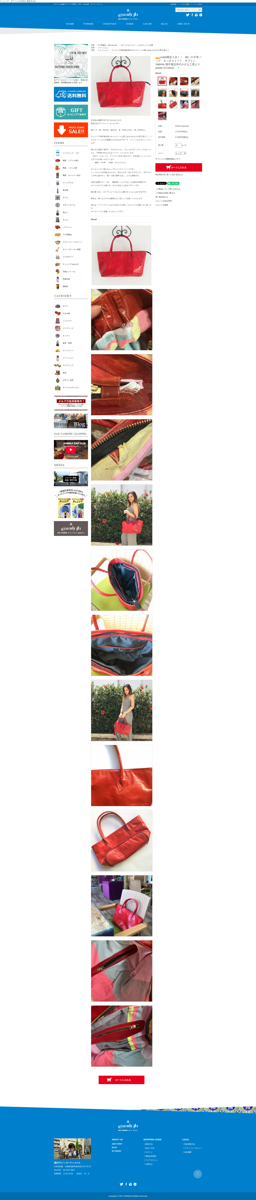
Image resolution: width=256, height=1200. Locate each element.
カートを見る (197, 4)
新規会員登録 (150, 1156)
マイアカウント (151, 1160)
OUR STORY (117, 1144)
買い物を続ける (161, 197)
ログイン (149, 1152)
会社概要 (187, 1152)
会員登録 (173, 4)
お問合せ (149, 1164)
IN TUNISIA (116, 1151)
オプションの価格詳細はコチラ (167, 159)
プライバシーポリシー (193, 1148)
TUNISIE (88, 24)
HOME (70, 24)
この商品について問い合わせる (167, 189)
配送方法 (149, 1144)
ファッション (103, 48)
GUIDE (129, 24)
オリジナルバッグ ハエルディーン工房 (137, 45)
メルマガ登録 (184, 4)
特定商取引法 (189, 1144)
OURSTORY (109, 24)
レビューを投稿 (161, 205)
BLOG (164, 24)
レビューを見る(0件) (163, 201)
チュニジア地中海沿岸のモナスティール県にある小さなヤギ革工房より (140, 50)
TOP (93, 45)
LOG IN (147, 24)
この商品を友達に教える (165, 193)
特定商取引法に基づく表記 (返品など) (169, 174)
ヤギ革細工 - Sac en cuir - (107, 45)
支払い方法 (149, 1148)
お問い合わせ (183, 24)
